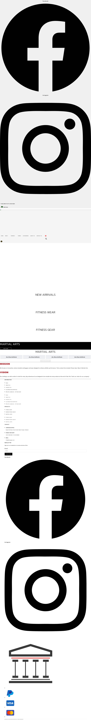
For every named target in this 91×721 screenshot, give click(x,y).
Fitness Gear (9, 409)
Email (6, 448)
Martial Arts (9, 414)
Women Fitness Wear (11, 412)
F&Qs (7, 383)
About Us (8, 385)
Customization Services (11, 389)
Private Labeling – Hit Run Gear (13, 392)
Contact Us (8, 387)
